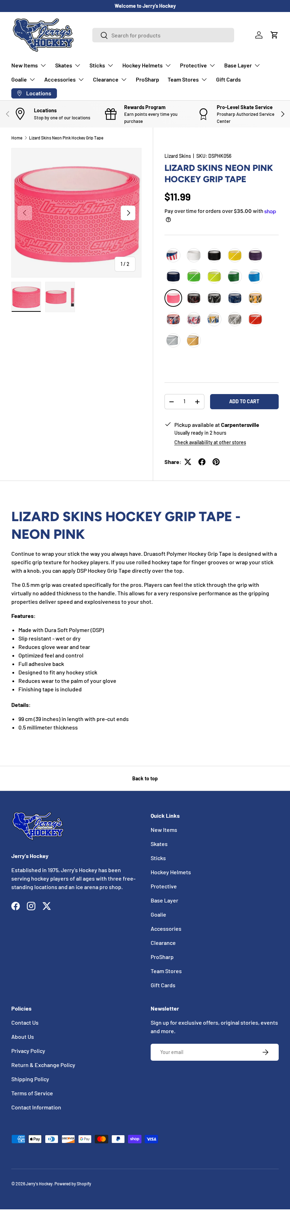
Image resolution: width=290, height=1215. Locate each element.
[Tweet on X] (188, 462)
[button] (274, 35)
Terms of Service (32, 1093)
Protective (164, 886)
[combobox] (163, 35)
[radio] (173, 255)
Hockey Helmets (171, 872)
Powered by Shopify (72, 1183)
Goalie (158, 914)
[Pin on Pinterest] (216, 462)
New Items (164, 829)
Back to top (145, 778)
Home (16, 138)
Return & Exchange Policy (43, 1064)
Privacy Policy (28, 1050)
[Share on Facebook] (202, 462)
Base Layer (164, 900)
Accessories (166, 928)
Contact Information (36, 1107)
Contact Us (25, 1022)
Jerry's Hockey (39, 1183)
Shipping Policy (30, 1079)
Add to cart (244, 401)
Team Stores (166, 970)
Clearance (163, 942)
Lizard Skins (177, 156)
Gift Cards (228, 79)
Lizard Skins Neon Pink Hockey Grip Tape (66, 138)
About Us (22, 1036)
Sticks (158, 857)
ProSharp (147, 79)
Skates (159, 843)
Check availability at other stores (210, 442)
